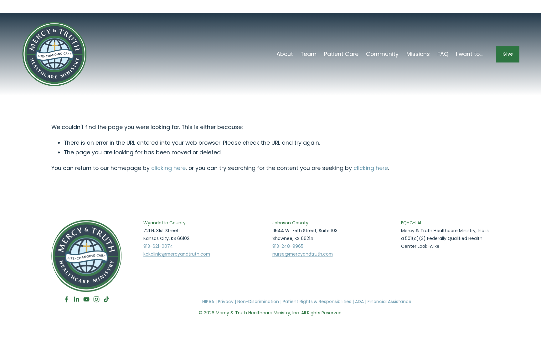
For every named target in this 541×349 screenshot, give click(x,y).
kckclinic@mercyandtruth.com (176, 254)
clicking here (168, 168)
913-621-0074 (158, 246)
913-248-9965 (287, 246)
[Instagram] (96, 299)
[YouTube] (86, 299)
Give (507, 54)
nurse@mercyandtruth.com (302, 254)
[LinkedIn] (76, 299)
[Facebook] (66, 299)
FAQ (442, 54)
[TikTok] (106, 299)
